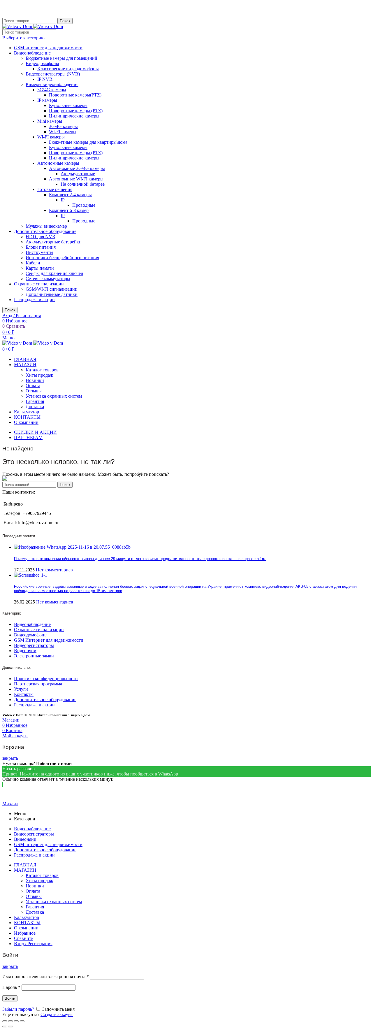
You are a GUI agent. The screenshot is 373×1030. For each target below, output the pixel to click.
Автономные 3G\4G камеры (77, 168)
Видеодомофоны (42, 63)
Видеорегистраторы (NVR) (53, 73)
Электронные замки (34, 655)
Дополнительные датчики (52, 294)
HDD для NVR (40, 236)
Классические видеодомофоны (68, 68)
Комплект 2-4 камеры (70, 194)
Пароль (11, 987)
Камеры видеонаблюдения (52, 84)
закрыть (10, 758)
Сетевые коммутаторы (48, 278)
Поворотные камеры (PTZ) (76, 110)
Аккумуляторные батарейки (54, 241)
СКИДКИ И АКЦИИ (35, 432)
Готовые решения (54, 189)
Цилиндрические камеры (74, 115)
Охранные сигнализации (39, 283)
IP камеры (47, 100)
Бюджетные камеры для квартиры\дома (88, 142)
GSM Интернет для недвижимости (48, 640)
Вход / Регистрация (33, 943)
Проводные (83, 205)
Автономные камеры (58, 163)
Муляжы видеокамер (46, 226)
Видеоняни (25, 650)
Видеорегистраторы (34, 645)
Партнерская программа (38, 683)
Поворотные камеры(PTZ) (75, 94)
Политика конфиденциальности (46, 678)
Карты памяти (40, 268)
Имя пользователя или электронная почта (45, 976)
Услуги (21, 689)
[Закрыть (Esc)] (4, 1021)
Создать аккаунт (57, 1014)
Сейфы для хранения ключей (54, 273)
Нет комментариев (54, 569)
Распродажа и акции (34, 299)
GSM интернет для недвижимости (48, 47)
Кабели (33, 262)
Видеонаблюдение (32, 52)
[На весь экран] (16, 1021)
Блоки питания (41, 247)
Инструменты (39, 252)
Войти (10, 998)
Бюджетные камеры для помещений (61, 58)
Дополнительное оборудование (45, 231)
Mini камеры (49, 121)
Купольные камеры (68, 105)
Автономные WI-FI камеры (76, 178)
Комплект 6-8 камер (69, 210)
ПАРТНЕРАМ (28, 437)
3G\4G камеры (51, 89)
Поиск (65, 21)
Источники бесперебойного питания (62, 257)
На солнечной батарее (83, 184)
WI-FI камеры (62, 131)
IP (63, 199)
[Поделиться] (10, 1021)
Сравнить (23, 938)
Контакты (24, 694)
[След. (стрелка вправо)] (10, 1026)
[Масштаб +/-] (22, 1021)
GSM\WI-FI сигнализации (52, 289)
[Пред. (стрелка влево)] (4, 1026)
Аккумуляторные (78, 173)
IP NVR (44, 79)
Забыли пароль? (18, 1009)
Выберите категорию (23, 37)
